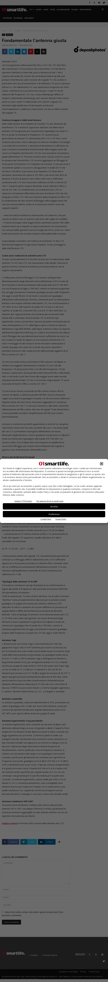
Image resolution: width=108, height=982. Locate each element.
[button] (101, 463)
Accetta (54, 506)
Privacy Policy (61, 519)
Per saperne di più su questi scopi (49, 501)
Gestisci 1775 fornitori (23, 501)
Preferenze (54, 514)
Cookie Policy (45, 519)
